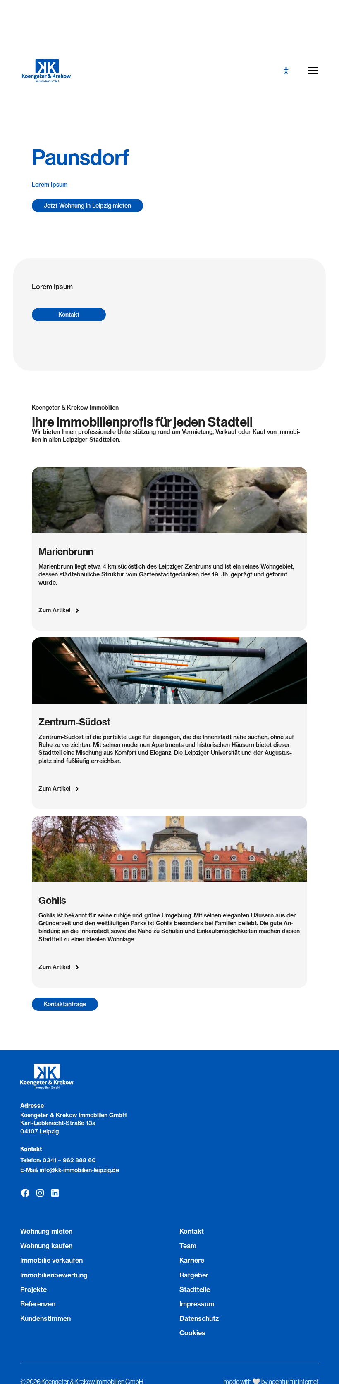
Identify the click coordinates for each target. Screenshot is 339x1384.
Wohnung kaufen (46, 1246)
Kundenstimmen (45, 1318)
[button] (311, 71)
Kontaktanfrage (65, 1004)
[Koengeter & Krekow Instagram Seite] (40, 1193)
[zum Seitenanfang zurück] (170, 1346)
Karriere (191, 1260)
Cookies (192, 1333)
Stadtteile (194, 1289)
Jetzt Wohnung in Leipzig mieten (87, 205)
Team (187, 1246)
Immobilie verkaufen (51, 1260)
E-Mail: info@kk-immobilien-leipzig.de (69, 1170)
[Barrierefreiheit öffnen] (286, 71)
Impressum (196, 1304)
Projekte (33, 1289)
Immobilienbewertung (54, 1275)
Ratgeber (193, 1275)
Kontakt (68, 314)
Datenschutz (199, 1318)
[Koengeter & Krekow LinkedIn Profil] (55, 1193)
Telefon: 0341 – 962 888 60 (58, 1160)
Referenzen (37, 1304)
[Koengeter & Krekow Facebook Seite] (25, 1193)
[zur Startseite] (46, 71)
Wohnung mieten (46, 1231)
